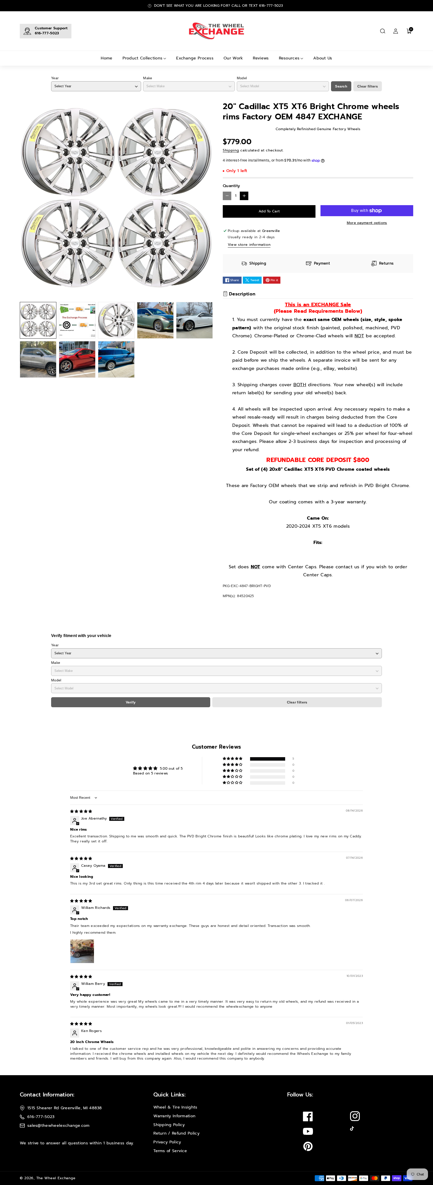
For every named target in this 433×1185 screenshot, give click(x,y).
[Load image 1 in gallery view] (38, 320)
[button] (383, 31)
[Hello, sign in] (395, 31)
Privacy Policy (167, 1142)
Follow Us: (300, 1094)
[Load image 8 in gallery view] (116, 359)
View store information (249, 244)
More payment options (367, 222)
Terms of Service (170, 1151)
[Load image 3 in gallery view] (116, 320)
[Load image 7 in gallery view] (77, 359)
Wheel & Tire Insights (175, 1107)
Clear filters (367, 86)
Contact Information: (47, 1094)
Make (147, 78)
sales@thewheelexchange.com (58, 1126)
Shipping (231, 150)
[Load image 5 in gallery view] (194, 320)
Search (341, 86)
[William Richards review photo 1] (82, 951)
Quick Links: (169, 1094)
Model (242, 78)
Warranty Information (174, 1116)
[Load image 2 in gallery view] (77, 320)
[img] (81, 811)
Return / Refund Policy (176, 1133)
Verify (131, 702)
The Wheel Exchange (56, 1178)
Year (55, 78)
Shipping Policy (169, 1125)
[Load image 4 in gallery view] (155, 320)
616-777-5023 (47, 33)
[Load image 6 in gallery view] (38, 359)
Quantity (231, 186)
